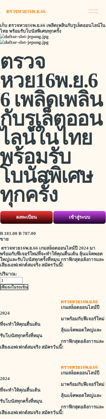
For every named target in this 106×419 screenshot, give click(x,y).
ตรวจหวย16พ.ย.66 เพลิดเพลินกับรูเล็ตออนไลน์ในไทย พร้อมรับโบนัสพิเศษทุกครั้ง (52, 28)
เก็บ (3, 25)
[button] (14, 287)
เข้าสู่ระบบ (79, 217)
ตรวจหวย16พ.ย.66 (26, 11)
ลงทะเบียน (26, 217)
